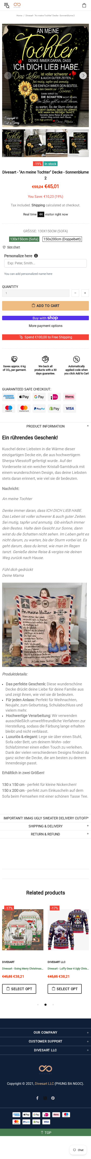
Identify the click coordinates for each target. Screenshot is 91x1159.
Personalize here (18, 256)
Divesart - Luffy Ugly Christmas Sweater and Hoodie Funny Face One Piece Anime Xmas (25, 968)
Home (19, 15)
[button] (11, 247)
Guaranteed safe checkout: (26, 389)
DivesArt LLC (13, 962)
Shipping (38, 205)
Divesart (17, 5)
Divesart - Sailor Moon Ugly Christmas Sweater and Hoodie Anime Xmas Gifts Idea (70, 968)
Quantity (10, 287)
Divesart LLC (44, 1084)
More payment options (45, 326)
